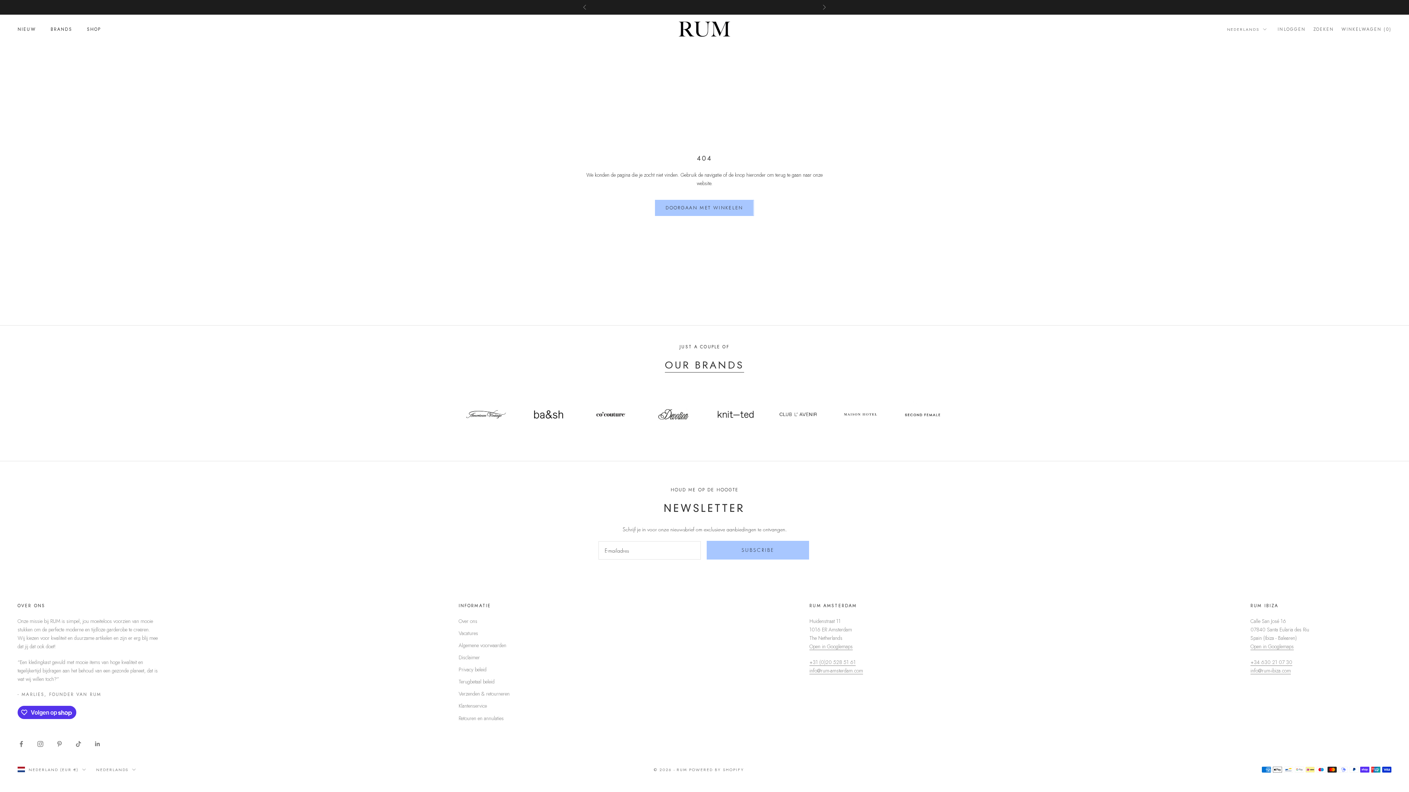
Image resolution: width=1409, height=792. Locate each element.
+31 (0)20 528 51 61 (832, 662)
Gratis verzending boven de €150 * (704, 7)
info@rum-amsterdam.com (836, 670)
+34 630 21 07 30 (1271, 662)
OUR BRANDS (704, 365)
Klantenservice (473, 706)
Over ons (468, 621)
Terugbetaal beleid (477, 681)
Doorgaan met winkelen (704, 207)
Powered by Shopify (716, 770)
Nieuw (27, 29)
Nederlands (1243, 29)
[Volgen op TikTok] (78, 744)
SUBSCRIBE (758, 550)
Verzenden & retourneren (484, 693)
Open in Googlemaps (831, 646)
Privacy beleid (473, 669)
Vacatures (468, 633)
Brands (61, 29)
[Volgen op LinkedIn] (97, 744)
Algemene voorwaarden (482, 645)
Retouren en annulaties (481, 718)
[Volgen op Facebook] (21, 744)
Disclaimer (469, 657)
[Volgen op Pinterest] (59, 744)
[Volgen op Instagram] (40, 744)
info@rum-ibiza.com (1270, 670)
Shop (94, 29)
